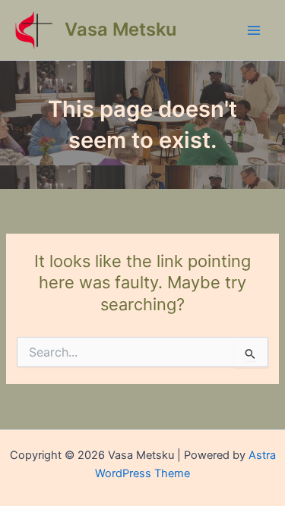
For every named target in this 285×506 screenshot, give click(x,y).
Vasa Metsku (120, 29)
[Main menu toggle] (254, 30)
